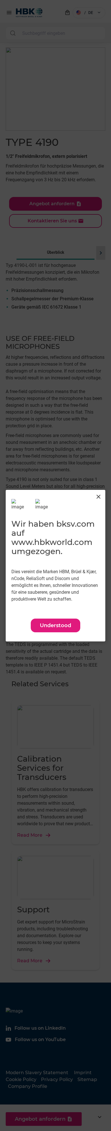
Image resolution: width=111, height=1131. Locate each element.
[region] (55, 565)
